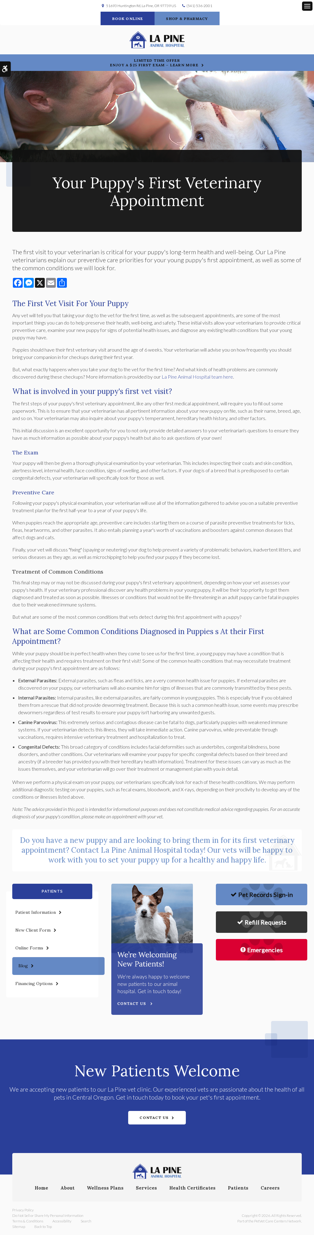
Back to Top (43, 1226)
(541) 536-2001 (199, 5)
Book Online (127, 18)
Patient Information (35, 912)
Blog (23, 965)
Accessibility (61, 1221)
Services (146, 1188)
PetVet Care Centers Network (277, 1221)
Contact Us (154, 1117)
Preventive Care (33, 492)
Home (41, 1188)
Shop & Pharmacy (187, 18)
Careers (270, 1188)
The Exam (25, 452)
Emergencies (265, 949)
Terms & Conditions (27, 1221)
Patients (238, 1188)
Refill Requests (265, 922)
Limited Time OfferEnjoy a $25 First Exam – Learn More (154, 62)
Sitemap (18, 1226)
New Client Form (33, 930)
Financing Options (34, 983)
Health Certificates (192, 1188)
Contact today (137, 850)
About (67, 1188)
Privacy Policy (23, 1210)
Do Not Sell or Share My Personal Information (47, 1215)
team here (197, 377)
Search (86, 1221)
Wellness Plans (105, 1188)
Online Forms (29, 948)
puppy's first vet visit (133, 391)
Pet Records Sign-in (265, 894)
